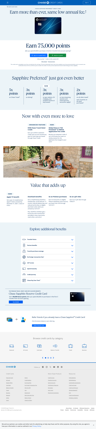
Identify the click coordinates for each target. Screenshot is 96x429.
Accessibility (80, 410)
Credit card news (72, 385)
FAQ (70, 393)
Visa (25, 390)
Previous (42, 357)
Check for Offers (28, 400)
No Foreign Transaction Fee (31, 385)
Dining (26, 377)
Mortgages (50, 388)
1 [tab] (45, 358)
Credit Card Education (74, 395)
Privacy (62, 410)
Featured (11, 350)
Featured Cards (9, 377)
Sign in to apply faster (40, 55)
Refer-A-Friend (28, 398)
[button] (93, 425)
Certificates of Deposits (53, 385)
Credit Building (28, 380)
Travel (71, 350)
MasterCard (27, 393)
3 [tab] (51, 358)
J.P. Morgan (75, 408)
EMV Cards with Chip (29, 395)
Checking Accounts (52, 380)
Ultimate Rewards (73, 390)
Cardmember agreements (74, 383)
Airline (7, 398)
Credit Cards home (12, 6)
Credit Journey (51, 377)
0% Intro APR (28, 388)
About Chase (69, 408)
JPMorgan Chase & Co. (84, 408)
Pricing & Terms (51, 61)
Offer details (44, 61)
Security (67, 410)
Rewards (8, 395)
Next (53, 357)
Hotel (7, 400)
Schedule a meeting (73, 398)
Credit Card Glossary (73, 388)
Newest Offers (9, 383)
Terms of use (73, 410)
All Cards (25, 350)
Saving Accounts (51, 383)
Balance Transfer (55, 350)
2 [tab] (48, 358)
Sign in (88, 2)
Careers (92, 408)
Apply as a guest (60, 55)
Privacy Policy (36, 426)
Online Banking (72, 377)
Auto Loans (50, 390)
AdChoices (92, 410)
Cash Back (39, 350)
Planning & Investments (53, 393)
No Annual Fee (28, 383)
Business (84, 350)
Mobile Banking (72, 380)
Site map (86, 410)
